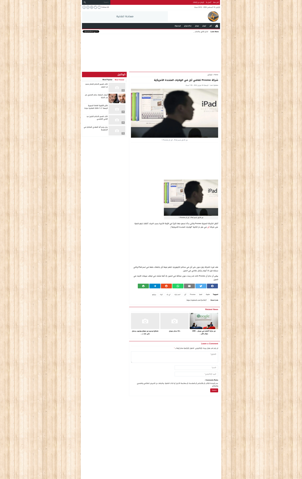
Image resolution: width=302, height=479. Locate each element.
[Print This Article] (143, 286)
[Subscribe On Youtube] (99, 7)
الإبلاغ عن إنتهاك (198, 2)
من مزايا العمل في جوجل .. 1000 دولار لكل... (204, 332)
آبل (208, 227)
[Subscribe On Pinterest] (88, 7)
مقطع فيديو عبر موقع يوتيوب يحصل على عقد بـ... (145, 332)
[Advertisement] (151, 52)
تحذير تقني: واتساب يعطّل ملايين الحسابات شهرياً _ (191, 31)
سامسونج (187, 25)
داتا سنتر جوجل (174, 331)
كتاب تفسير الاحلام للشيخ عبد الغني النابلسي (97, 118)
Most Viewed (119, 79)
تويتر (204, 25)
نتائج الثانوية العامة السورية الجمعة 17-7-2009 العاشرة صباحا (96, 107)
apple (208, 294)
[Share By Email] (189, 286)
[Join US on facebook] (84, 7)
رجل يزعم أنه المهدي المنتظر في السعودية (96, 128)
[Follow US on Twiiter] (95, 7)
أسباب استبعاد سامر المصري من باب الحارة (96, 96)
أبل (210, 25)
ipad (200, 294)
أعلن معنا (216, 2)
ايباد (161, 294)
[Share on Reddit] (166, 286)
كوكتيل (209, 74)
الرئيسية (217, 26)
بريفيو (154, 294)
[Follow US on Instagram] (91, 7)
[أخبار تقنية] (194, 16)
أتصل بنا (208, 2)
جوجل (197, 25)
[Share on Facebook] (212, 286)
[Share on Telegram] (155, 286)
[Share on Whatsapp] (178, 286)
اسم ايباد (177, 294)
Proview (192, 294)
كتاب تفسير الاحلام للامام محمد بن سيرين (96, 85)
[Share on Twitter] (201, 286)
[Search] (85, 2)
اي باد (168, 294)
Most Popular (107, 79)
